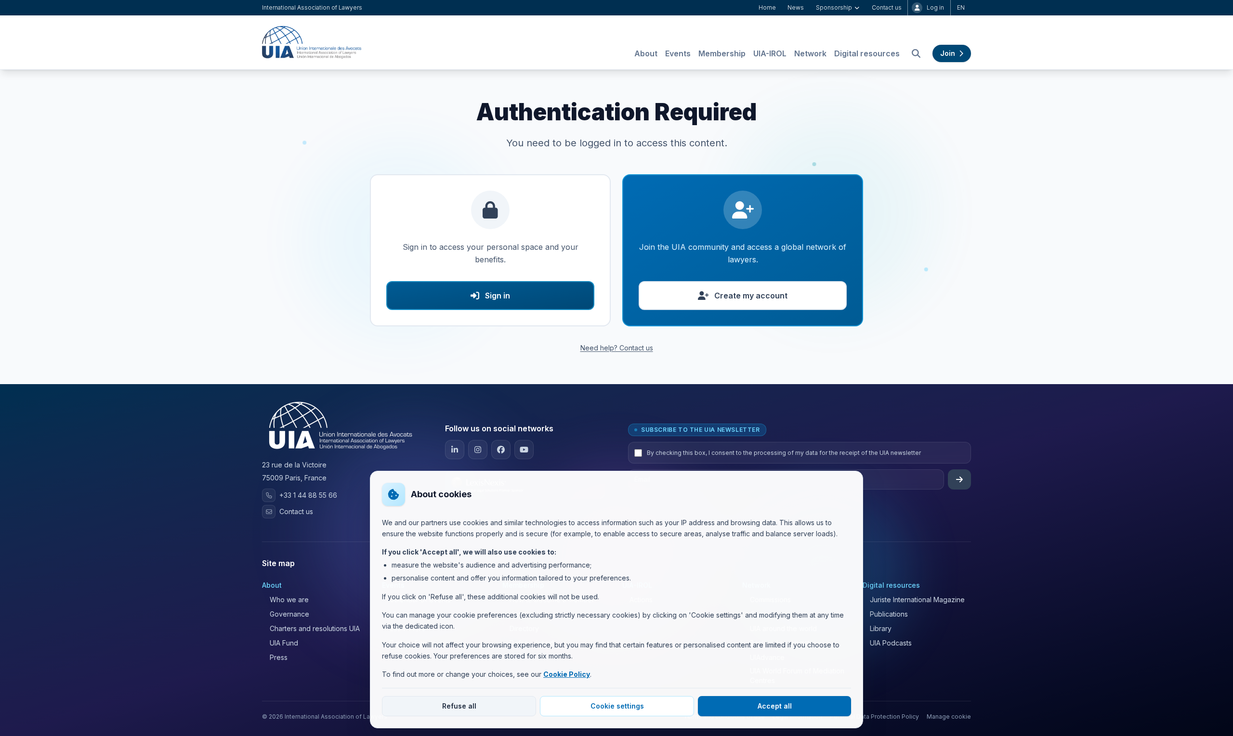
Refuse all (459, 706)
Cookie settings (617, 706)
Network (810, 53)
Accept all (775, 706)
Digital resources (867, 53)
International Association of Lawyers (312, 7)
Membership (722, 53)
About (645, 53)
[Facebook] (501, 449)
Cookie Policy (566, 674)
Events (678, 53)
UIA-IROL (770, 53)
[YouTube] (524, 449)
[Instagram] (477, 449)
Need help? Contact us (616, 348)
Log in (935, 7)
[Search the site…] (916, 53)
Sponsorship (834, 7)
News (795, 7)
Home (767, 7)
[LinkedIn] (454, 449)
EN (961, 7)
